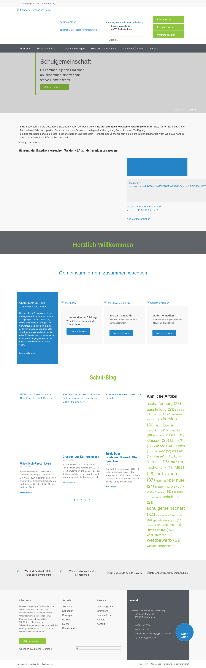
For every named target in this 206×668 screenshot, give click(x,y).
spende (160, 520)
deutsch (156, 414)
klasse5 (175, 435)
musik (161, 480)
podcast (160, 486)
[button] (27, 48)
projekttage (159, 491)
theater (152, 525)
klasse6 (158, 440)
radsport (156, 497)
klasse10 (162, 451)
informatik (159, 435)
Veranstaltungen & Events (149, 169)
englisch (152, 419)
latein (176, 462)
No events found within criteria (144, 206)
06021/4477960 (68, 22)
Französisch (165, 425)
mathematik (160, 467)
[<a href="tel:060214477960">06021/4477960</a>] (61, 17)
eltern (166, 414)
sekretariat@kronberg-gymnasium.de (78, 29)
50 (142, 210)
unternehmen (169, 525)
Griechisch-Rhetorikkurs (35, 463)
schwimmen (163, 515)
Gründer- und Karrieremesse (81, 457)
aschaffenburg (164, 403)
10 (139, 210)
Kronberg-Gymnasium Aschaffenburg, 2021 (36, 664)
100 (147, 210)
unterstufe (160, 530)
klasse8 (163, 446)
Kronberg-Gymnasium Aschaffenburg (124, 22)
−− (131, 210)
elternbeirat (178, 414)
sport (175, 520)
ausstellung (160, 409)
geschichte (157, 430)
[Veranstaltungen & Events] (131, 162)
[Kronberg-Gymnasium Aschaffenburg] (107, 17)
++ (153, 210)
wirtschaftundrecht (164, 546)
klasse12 (163, 456)
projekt (176, 486)
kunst (160, 461)
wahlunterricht (158, 534)
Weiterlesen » (26, 492)
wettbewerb (164, 540)
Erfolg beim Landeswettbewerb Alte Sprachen (121, 457)
